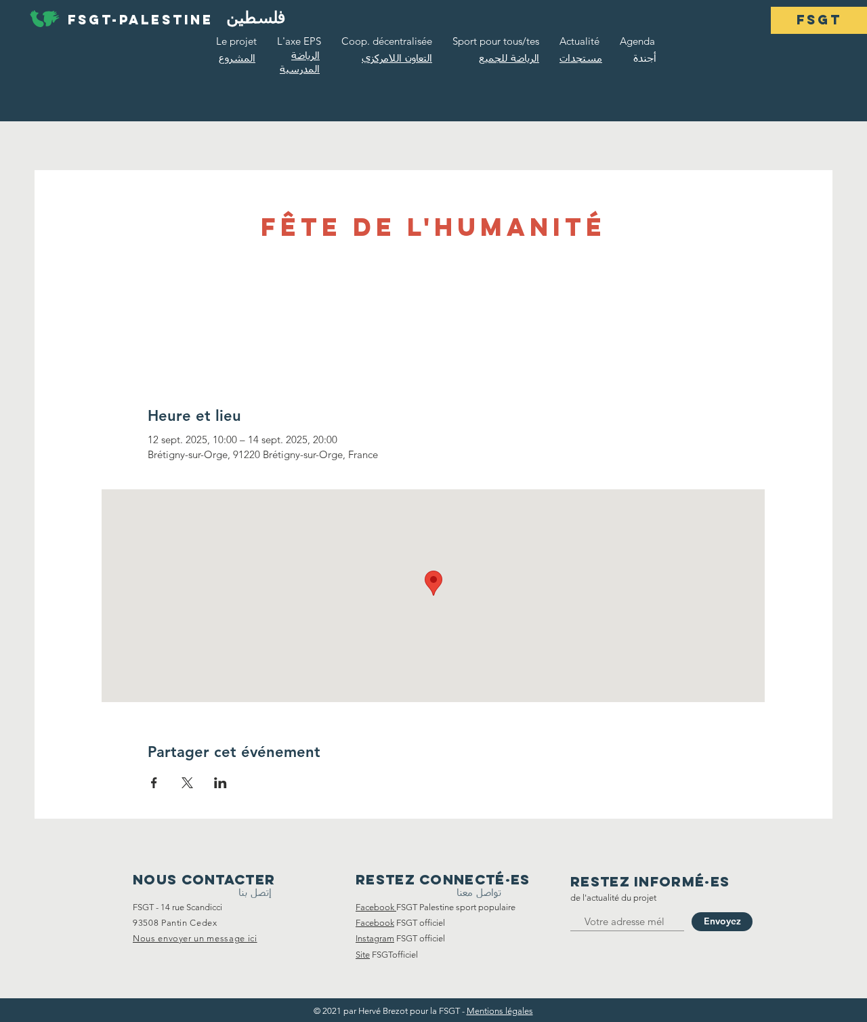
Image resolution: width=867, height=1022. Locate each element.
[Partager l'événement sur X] (187, 782)
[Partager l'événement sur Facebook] (154, 782)
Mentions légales (500, 1011)
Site (363, 954)
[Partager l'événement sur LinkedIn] (220, 782)
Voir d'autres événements (433, 306)
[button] (819, 20)
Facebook (375, 923)
